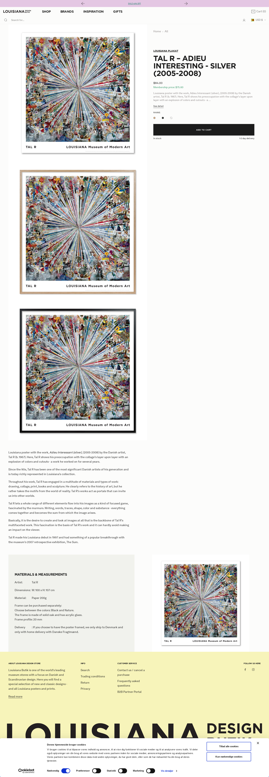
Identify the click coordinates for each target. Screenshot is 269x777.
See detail (158, 106)
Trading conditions (93, 676)
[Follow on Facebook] (245, 669)
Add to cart (204, 130)
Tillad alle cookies (228, 746)
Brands (67, 11)
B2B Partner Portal (129, 692)
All (166, 31)
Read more (15, 696)
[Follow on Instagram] (253, 669)
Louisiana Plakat (165, 50)
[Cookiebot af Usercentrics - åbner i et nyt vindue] (26, 771)
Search (85, 670)
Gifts (117, 11)
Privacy (85, 688)
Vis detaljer (167, 771)
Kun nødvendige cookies (228, 756)
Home (157, 31)
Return (85, 682)
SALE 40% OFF (134, 3)
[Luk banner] (258, 743)
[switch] (96, 770)
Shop (46, 11)
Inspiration (93, 11)
